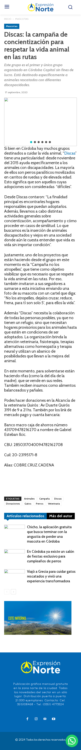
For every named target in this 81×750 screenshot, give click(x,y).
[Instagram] (36, 719)
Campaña (44, 498)
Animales (29, 498)
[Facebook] (27, 719)
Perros (39, 503)
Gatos (28, 503)
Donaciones (13, 503)
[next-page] (13, 591)
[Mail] (45, 719)
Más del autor (60, 516)
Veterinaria (54, 503)
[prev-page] (6, 591)
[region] (40, 122)
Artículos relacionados (25, 516)
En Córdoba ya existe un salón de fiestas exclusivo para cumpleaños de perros (50, 556)
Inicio (7, 18)
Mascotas (21, 18)
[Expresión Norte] (40, 7)
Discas (69, 153)
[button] (31, 142)
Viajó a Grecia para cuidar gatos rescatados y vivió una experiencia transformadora (51, 576)
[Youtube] (53, 719)
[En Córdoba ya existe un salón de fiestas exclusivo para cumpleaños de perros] (14, 556)
